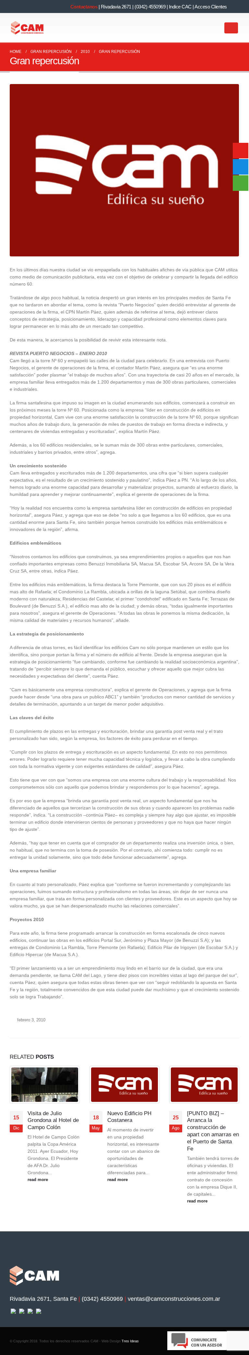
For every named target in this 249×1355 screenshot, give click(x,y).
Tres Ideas (130, 1341)
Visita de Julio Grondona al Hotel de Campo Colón (53, 1120)
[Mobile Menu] (231, 27)
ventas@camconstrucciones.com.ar (174, 1299)
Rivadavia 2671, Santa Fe (43, 1299)
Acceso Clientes (211, 6)
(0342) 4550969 (150, 6)
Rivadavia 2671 (116, 6)
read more (38, 1179)
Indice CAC (180, 6)
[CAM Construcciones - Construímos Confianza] (27, 27)
